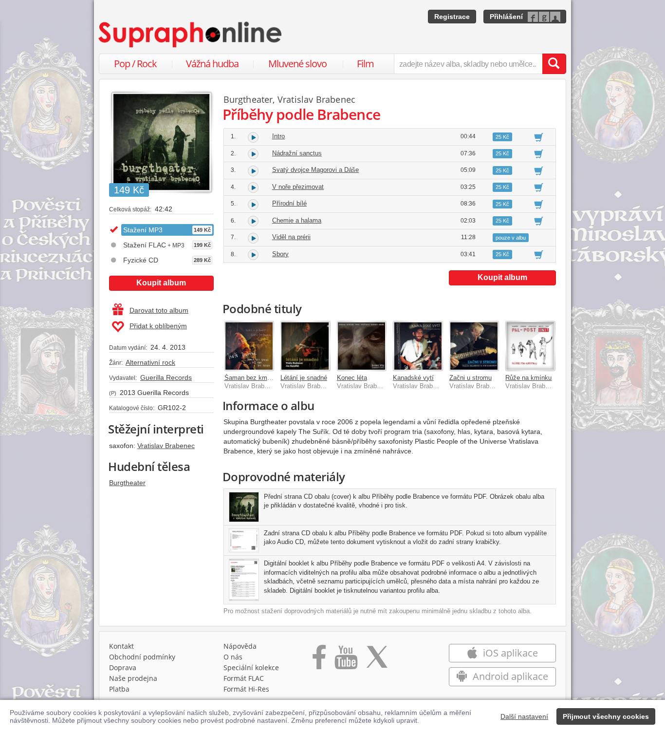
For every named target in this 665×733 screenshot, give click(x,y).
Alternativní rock (150, 362)
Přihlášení (506, 16)
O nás (232, 656)
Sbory (280, 254)
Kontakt (121, 646)
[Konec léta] (362, 346)
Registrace (452, 16)
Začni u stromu (470, 377)
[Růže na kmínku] (530, 346)
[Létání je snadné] (305, 346)
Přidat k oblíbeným (158, 326)
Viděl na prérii (291, 237)
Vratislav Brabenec (166, 446)
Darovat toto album (158, 310)
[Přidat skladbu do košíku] (538, 137)
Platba (119, 689)
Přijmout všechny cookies (606, 716)
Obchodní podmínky (142, 656)
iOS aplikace (509, 652)
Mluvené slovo (297, 63)
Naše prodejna (133, 678)
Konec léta (352, 377)
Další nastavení (524, 716)
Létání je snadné (303, 377)
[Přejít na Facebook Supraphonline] (319, 660)
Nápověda (240, 646)
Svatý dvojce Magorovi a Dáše (315, 169)
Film (365, 63)
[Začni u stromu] (474, 346)
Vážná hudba (212, 63)
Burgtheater (127, 483)
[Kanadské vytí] (417, 346)
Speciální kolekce (251, 667)
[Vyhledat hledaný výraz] (554, 64)
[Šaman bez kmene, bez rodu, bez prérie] (249, 346)
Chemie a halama (296, 220)
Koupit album (161, 283)
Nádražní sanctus (297, 153)
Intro (278, 136)
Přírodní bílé (289, 203)
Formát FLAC (243, 678)
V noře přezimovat (298, 186)
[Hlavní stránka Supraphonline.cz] (191, 34)
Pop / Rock (135, 63)
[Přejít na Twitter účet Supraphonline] (377, 660)
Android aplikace (509, 676)
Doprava (122, 667)
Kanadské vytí (413, 377)
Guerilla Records (166, 377)
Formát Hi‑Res (246, 689)
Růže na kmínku (528, 377)
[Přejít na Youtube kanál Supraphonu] (345, 660)
